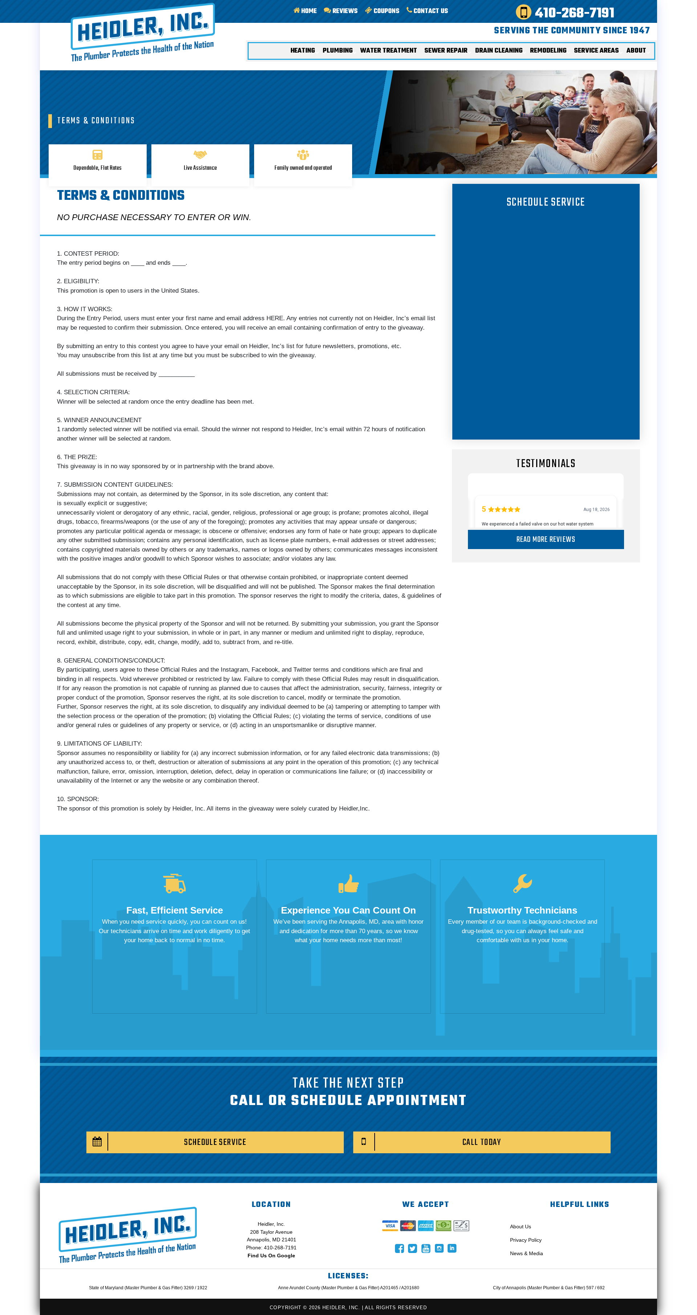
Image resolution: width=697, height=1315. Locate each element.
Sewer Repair (446, 50)
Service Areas (596, 50)
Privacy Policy (526, 1240)
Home (308, 11)
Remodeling (548, 50)
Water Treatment (388, 50)
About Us (520, 1226)
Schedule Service (215, 1142)
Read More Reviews (546, 539)
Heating (302, 50)
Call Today (481, 1142)
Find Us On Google (271, 1255)
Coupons (385, 11)
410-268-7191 (573, 12)
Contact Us (430, 11)
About (636, 50)
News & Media (526, 1253)
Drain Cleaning (499, 50)
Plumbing (338, 50)
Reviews (344, 11)
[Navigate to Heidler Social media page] (399, 1248)
